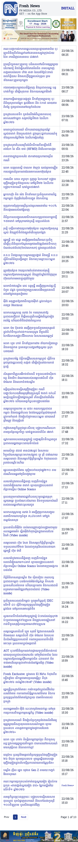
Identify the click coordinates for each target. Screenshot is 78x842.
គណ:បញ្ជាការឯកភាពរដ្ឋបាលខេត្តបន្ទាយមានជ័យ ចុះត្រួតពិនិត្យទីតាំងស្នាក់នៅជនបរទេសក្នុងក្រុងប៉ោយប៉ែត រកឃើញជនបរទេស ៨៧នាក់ (30, 53)
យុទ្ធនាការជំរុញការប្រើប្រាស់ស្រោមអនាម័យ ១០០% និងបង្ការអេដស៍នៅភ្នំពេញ (30, 208)
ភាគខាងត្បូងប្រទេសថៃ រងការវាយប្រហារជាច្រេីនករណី (28, 158)
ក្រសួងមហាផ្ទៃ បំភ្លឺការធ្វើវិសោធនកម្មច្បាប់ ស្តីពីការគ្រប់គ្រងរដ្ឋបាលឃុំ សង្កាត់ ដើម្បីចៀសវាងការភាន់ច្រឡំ (29, 363)
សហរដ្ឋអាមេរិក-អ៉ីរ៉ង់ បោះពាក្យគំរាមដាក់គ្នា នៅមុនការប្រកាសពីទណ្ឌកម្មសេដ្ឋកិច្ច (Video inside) (29, 711)
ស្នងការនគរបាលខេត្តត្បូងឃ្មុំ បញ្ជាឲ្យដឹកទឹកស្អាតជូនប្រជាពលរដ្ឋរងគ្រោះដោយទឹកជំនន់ (30, 441)
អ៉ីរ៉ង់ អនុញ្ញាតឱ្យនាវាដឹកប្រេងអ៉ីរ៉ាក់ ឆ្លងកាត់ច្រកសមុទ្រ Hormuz (27, 303)
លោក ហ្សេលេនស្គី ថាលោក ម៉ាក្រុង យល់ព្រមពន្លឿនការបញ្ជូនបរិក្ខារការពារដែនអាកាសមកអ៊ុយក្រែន (30, 170)
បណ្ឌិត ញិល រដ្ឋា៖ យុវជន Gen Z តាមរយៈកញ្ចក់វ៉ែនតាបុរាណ (29, 772)
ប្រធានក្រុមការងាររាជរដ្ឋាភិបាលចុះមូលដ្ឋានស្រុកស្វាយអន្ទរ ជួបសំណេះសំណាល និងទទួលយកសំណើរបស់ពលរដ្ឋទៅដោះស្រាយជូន (30, 501)
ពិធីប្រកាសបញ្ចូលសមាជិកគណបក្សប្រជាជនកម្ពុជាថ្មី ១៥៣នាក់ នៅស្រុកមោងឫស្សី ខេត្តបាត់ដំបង (30, 219)
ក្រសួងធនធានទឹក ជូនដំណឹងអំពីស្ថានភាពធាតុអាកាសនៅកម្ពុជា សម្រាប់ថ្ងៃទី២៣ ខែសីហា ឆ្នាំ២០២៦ (27, 118)
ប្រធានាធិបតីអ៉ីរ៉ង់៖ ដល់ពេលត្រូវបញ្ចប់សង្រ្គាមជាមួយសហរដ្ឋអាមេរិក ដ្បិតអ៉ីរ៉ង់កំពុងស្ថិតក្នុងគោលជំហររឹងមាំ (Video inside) (30, 532)
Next (23, 816)
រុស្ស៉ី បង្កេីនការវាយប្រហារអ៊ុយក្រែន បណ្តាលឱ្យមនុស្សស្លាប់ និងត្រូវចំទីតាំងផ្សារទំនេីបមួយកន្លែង (30, 231)
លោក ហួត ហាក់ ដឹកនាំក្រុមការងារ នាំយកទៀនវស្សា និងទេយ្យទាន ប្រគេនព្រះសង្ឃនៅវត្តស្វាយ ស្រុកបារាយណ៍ (30, 347)
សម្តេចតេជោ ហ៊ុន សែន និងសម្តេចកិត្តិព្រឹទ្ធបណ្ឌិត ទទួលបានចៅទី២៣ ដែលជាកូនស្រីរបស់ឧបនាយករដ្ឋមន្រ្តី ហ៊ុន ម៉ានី (29, 547)
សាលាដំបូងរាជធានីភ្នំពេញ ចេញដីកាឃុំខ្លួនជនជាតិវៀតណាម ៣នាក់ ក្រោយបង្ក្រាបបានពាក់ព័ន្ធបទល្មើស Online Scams (28, 485)
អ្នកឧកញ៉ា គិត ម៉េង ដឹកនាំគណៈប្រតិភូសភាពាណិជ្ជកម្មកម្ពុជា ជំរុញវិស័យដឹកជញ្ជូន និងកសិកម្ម (29, 197)
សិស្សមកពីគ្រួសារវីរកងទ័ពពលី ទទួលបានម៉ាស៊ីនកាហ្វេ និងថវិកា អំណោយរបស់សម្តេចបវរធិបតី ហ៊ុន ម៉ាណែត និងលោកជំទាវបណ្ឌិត (29, 378)
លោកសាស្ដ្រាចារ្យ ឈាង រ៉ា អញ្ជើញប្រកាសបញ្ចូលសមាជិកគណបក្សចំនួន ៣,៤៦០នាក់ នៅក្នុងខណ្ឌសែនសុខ (28, 516)
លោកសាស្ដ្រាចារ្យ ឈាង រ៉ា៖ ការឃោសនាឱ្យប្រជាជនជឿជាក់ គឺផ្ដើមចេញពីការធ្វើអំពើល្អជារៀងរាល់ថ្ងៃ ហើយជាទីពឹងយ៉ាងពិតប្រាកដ (28, 317)
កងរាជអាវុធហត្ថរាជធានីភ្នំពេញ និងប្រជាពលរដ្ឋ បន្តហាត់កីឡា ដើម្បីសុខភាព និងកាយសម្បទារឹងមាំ (29, 90)
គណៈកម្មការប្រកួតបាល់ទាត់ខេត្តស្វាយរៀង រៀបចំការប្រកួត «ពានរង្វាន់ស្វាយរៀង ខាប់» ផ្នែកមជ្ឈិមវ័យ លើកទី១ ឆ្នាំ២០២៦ (30, 786)
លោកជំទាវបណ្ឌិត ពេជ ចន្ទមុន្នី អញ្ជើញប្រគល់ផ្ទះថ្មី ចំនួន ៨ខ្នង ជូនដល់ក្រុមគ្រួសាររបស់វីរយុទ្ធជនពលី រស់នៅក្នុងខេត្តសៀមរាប (29, 290)
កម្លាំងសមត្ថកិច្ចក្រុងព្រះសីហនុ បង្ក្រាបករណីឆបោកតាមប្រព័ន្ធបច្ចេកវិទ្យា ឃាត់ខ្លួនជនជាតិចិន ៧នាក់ (29, 430)
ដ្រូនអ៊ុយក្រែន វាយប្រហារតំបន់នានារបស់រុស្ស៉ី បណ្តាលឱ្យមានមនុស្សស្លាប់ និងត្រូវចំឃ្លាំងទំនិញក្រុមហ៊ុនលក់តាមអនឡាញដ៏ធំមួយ (30, 275)
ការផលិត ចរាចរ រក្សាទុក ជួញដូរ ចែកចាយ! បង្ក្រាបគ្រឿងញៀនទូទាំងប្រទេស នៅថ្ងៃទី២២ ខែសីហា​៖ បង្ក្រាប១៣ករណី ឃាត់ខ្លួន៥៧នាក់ (29, 183)
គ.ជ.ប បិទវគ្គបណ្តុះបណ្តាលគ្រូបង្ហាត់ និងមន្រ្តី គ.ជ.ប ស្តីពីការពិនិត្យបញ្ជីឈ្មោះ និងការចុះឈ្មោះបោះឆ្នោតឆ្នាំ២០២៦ (30, 259)
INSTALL (67, 8)
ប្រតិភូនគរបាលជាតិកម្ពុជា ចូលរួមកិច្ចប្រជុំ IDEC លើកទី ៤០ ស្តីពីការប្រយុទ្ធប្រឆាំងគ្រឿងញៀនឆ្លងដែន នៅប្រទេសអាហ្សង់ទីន (28, 605)
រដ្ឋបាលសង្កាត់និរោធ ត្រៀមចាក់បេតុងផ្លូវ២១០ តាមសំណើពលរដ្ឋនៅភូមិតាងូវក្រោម (29, 472)
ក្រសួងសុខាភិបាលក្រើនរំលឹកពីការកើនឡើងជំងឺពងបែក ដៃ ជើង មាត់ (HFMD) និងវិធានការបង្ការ (29, 147)
